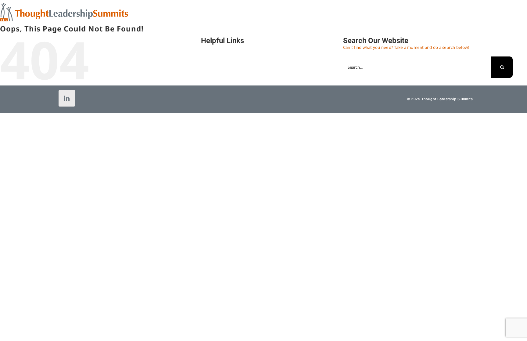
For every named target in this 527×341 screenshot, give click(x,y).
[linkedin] (67, 98)
